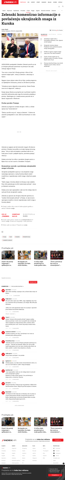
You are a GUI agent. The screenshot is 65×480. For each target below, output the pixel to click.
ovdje (7, 221)
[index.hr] (10, 2)
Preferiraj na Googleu (57, 30)
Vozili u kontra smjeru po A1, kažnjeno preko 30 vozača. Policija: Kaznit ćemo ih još (53, 58)
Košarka (14, 458)
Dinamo (14, 450)
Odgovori (34, 458)
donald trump (26, 236)
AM (3, 290)
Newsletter (55, 463)
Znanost (54, 10)
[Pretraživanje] (62, 6)
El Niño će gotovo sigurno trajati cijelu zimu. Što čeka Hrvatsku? (52, 52)
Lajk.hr (34, 453)
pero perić (8, 382)
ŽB (3, 300)
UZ (3, 332)
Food (23, 455)
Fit (22, 463)
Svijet (28, 10)
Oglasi (49, 2)
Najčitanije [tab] (52, 34)
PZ (3, 341)
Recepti (34, 450)
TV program (45, 450)
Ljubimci (24, 453)
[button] (4, 255)
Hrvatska (23, 10)
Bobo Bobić (8, 392)
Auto (23, 460)
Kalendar (34, 460)
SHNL (13, 455)
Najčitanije (16, 10)
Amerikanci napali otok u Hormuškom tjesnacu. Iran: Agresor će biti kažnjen (53, 40)
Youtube (58, 450)
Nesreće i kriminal (45, 10)
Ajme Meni (8, 289)
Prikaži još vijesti (51, 70)
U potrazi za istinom (11, 331)
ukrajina (17, 236)
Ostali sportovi (15, 463)
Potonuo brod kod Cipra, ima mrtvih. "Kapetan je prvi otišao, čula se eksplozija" (53, 64)
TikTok (57, 455)
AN (3, 371)
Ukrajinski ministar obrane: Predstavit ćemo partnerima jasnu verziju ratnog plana (53, 47)
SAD (10, 236)
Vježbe (34, 455)
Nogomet (14, 448)
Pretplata (23, 2)
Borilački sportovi (16, 460)
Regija (32, 10)
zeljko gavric (9, 353)
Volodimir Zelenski (7, 240)
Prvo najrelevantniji (16, 286)
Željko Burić (9, 299)
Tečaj (44, 448)
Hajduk (13, 453)
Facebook (58, 448)
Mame (23, 458)
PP (3, 383)
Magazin (24, 445)
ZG (3, 354)
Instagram (58, 453)
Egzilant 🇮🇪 (8, 361)
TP (3, 318)
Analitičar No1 (9, 370)
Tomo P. (7, 317)
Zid (28, 2)
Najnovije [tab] (44, 34)
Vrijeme (45, 455)
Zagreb (38, 10)
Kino (44, 453)
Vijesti (33, 2)
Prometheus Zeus (10, 340)
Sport (38, 2)
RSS (44, 458)
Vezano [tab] (59, 34)
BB (3, 393)
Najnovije (9, 10)
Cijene (55, 2)
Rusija (4, 236)
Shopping (24, 448)
